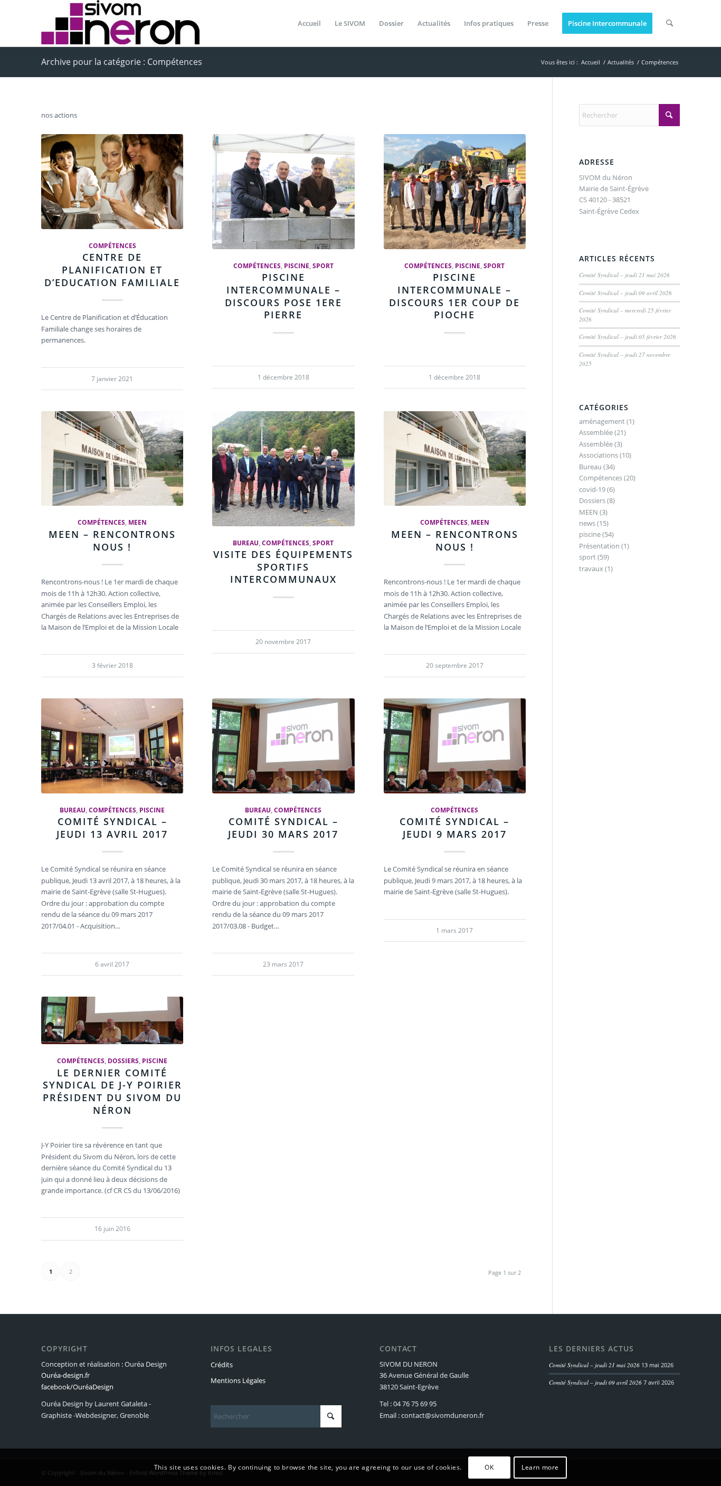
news (587, 523)
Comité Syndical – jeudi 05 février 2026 (627, 336)
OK (489, 1467)
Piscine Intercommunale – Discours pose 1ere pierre (283, 296)
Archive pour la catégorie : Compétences (121, 62)
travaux (591, 568)
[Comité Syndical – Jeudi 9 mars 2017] (455, 745)
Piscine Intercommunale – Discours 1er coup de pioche (454, 296)
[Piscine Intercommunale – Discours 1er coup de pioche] (455, 191)
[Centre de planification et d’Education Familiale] (112, 181)
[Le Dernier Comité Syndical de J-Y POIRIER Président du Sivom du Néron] (112, 1020)
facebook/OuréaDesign (77, 1387)
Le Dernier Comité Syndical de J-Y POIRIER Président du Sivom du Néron (112, 1091)
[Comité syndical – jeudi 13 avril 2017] (112, 745)
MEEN (137, 522)
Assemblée (596, 432)
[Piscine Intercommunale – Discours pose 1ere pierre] (283, 191)
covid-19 (592, 489)
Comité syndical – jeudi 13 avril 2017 (112, 827)
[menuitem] (309, 23)
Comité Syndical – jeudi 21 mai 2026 (624, 275)
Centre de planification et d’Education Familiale (112, 269)
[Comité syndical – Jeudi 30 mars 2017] (283, 745)
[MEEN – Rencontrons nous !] (112, 458)
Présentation (599, 546)
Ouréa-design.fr (65, 1375)
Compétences (112, 245)
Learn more (540, 1467)
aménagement (602, 421)
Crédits (222, 1364)
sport (323, 265)
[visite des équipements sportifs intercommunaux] (283, 468)
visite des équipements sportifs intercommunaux (283, 566)
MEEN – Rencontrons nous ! (112, 540)
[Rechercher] (669, 23)
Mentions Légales (238, 1380)
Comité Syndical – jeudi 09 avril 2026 (625, 293)
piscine (296, 265)
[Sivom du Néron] (120, 23)
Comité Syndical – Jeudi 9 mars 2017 (454, 827)
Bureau (246, 542)
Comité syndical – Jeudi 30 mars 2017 (283, 827)
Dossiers (123, 1060)
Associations (598, 455)
